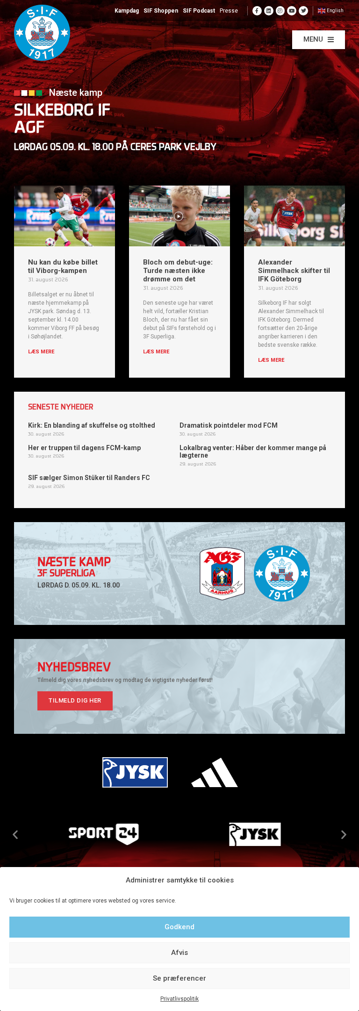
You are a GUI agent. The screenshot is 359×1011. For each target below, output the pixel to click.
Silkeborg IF (62, 111)
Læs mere (41, 352)
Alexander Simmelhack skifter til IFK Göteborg (294, 270)
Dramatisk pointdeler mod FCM (229, 425)
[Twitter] (303, 10)
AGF (29, 129)
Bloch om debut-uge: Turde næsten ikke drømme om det (178, 270)
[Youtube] (291, 10)
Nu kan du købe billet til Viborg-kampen (63, 266)
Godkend (179, 927)
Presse (229, 10)
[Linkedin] (268, 10)
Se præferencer (179, 978)
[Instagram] (280, 10)
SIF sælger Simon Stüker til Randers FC (89, 477)
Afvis (179, 952)
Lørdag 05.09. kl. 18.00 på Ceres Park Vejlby (115, 147)
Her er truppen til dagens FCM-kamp (84, 448)
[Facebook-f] (257, 10)
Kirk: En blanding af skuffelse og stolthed (91, 425)
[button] (318, 39)
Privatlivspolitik (179, 999)
